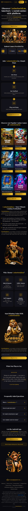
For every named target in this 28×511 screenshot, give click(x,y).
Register (21, 2)
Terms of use (9, 483)
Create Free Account (14, 114)
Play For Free (14, 26)
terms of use (20, 495)
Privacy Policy (16, 483)
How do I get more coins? (9, 408)
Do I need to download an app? (10, 414)
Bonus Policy (8, 485)
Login (15, 2)
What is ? (10, 402)
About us (3, 483)
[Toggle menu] (26, 2)
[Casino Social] (7, 2)
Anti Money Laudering (8, 487)
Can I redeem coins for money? (10, 419)
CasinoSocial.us (18, 8)
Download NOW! (14, 439)
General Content (14, 489)
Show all (14, 198)
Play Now (7, 148)
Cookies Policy (23, 483)
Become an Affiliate (19, 487)
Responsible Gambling (17, 485)
